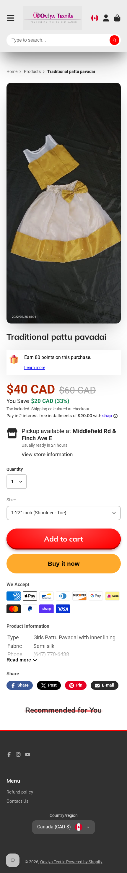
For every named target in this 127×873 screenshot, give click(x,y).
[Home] (52, 18)
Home (11, 71)
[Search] (115, 40)
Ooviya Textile (53, 861)
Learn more (34, 367)
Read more (18, 659)
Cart (117, 18)
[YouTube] (27, 754)
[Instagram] (18, 754)
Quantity (14, 469)
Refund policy (19, 792)
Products (32, 71)
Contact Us (17, 801)
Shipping (39, 409)
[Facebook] (9, 754)
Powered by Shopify (84, 861)
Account (106, 18)
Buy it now (63, 563)
